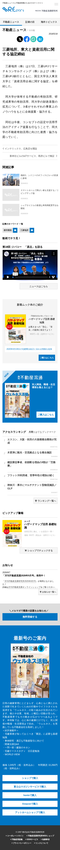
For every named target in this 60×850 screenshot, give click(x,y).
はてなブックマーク (45, 432)
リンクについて (41, 843)
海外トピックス (49, 22)
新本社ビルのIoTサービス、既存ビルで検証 (32, 156)
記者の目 (30, 22)
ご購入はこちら (47, 358)
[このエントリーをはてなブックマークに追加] (40, 38)
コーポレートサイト (15, 836)
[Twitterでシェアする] (19, 38)
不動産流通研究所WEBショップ (40, 836)
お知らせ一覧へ (49, 592)
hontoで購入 (30, 795)
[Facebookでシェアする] (26, 39)
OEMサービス (32, 839)
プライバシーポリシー (21, 843)
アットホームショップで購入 (30, 812)
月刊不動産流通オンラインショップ (24, 587)
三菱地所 (24, 230)
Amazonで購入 (30, 804)
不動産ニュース (11, 22)
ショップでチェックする (40, 550)
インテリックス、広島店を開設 (20, 148)
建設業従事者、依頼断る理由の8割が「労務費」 (32, 465)
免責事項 (46, 839)
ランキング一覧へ (46, 501)
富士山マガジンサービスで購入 (30, 786)
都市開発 (8, 230)
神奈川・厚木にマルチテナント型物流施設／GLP (32, 488)
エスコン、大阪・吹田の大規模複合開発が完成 (32, 443)
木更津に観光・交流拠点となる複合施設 (32, 454)
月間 (31, 432)
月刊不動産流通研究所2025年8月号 (20, 581)
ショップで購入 (30, 778)
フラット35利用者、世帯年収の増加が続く (32, 477)
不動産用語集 (17, 839)
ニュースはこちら (38, 286)
